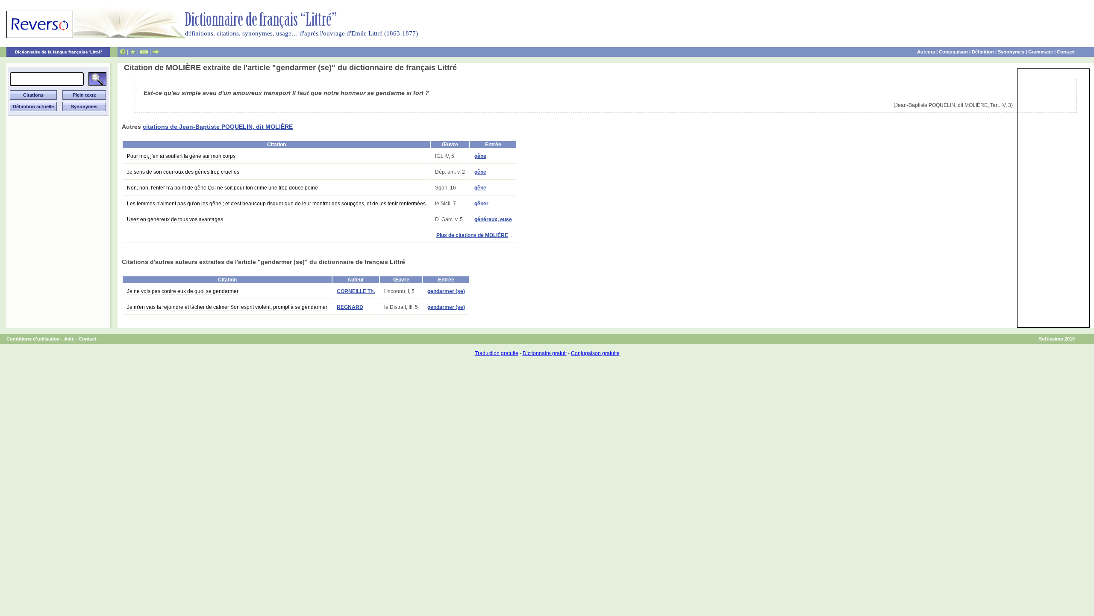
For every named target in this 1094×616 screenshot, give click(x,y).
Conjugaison (953, 51)
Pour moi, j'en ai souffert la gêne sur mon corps (181, 156)
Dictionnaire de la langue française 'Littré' (58, 52)
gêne (480, 156)
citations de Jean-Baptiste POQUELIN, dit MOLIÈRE (218, 126)
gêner (481, 204)
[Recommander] (155, 52)
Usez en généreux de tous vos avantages (175, 219)
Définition (983, 51)
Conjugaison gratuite (595, 353)
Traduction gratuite (496, 353)
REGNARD (350, 307)
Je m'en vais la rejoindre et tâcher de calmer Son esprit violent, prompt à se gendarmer (227, 307)
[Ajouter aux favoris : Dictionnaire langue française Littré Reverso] (132, 52)
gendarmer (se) (446, 291)
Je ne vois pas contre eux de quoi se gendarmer (182, 291)
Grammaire (1040, 51)
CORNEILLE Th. (356, 291)
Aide (69, 338)
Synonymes (1011, 51)
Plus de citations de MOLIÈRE (472, 235)
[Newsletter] (144, 52)
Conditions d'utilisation (33, 338)
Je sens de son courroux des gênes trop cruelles (183, 172)
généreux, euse (493, 219)
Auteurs (926, 51)
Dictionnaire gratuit (545, 353)
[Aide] (123, 52)
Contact (1066, 51)
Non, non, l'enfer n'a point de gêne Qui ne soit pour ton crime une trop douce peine (222, 188)
